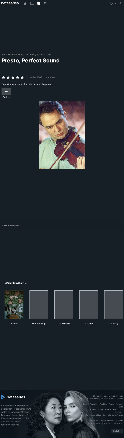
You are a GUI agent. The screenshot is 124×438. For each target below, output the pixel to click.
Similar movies (11, 225)
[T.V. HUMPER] (63, 304)
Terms (111, 404)
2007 (23, 54)
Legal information (90, 404)
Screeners (117, 409)
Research (119, 412)
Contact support (116, 398)
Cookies (103, 404)
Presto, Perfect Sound (40, 54)
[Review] (14, 304)
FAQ (106, 398)
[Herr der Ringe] (38, 304)
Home (4, 54)
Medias (108, 409)
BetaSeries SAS (96, 409)
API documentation (95, 398)
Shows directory (100, 396)
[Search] (120, 3)
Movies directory (116, 396)
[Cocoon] (88, 304)
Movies (13, 54)
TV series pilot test (93, 415)
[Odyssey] (113, 304)
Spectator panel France (113, 415)
